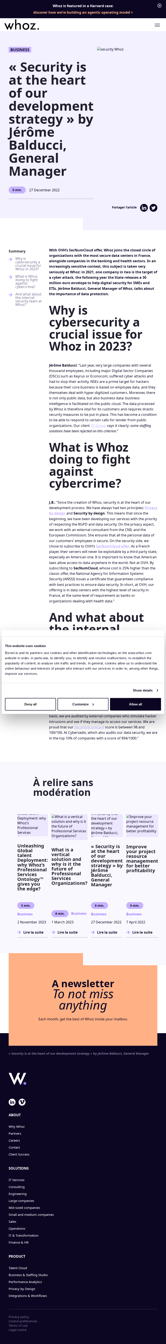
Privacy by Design (22, 1289)
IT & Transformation (23, 1235)
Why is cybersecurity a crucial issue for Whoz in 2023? (28, 264)
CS (93, 425)
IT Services (16, 1180)
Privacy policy (19, 1316)
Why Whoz (17, 1126)
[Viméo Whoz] (22, 1102)
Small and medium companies (31, 1214)
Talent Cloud (18, 1268)
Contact (14, 1147)
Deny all (30, 704)
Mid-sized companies (24, 1207)
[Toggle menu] (157, 25)
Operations (17, 1228)
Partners (15, 1133)
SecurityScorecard (89, 727)
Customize (80, 704)
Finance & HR (19, 1242)
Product (17, 1256)
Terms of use (18, 1325)
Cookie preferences (23, 1321)
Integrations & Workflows (28, 1295)
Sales (12, 1221)
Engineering (18, 1194)
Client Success (19, 1154)
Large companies (21, 1200)
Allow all (135, 704)
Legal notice (18, 1330)
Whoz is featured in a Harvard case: (81, 9)
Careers (14, 1140)
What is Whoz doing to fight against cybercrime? (26, 281)
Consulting (17, 1187)
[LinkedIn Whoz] (12, 1102)
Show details (143, 690)
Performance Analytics (25, 1282)
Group (100, 425)
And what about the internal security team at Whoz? (28, 299)
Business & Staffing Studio (28, 1275)
